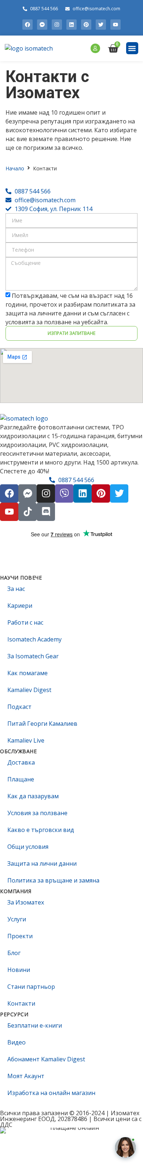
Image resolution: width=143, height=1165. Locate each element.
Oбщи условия (27, 847)
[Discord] (46, 512)
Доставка (21, 762)
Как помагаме (27, 673)
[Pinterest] (86, 24)
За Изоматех (25, 902)
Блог (14, 953)
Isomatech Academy (34, 639)
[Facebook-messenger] (42, 24)
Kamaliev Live (25, 740)
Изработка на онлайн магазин (51, 1093)
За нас (16, 589)
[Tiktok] (27, 512)
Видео (16, 1042)
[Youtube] (115, 24)
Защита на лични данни (42, 863)
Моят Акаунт (25, 1076)
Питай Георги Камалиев (42, 724)
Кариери (19, 606)
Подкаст (19, 707)
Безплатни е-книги (34, 1025)
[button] (132, 48)
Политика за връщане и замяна (53, 880)
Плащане (20, 779)
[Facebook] (27, 24)
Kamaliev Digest (29, 690)
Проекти (20, 936)
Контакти (21, 1003)
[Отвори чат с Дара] (125, 1147)
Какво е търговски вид (40, 830)
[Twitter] (101, 24)
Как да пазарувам (33, 796)
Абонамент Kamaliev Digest (46, 1059)
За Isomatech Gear (33, 656)
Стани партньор (31, 987)
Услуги (16, 919)
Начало (15, 168)
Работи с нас (25, 622)
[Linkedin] (71, 24)
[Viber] (64, 493)
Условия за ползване (37, 813)
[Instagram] (57, 24)
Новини (18, 970)
